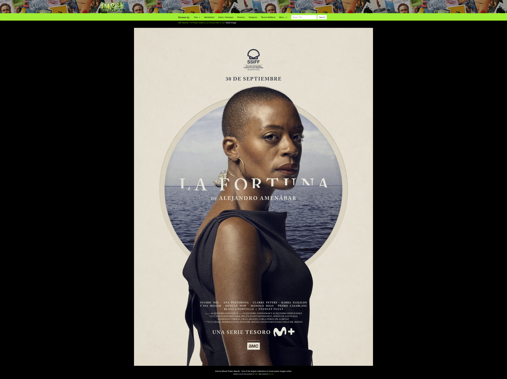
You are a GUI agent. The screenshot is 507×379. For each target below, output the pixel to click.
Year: (196, 17)
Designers (253, 17)
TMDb (256, 374)
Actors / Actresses (225, 17)
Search (322, 17)
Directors (241, 17)
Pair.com (271, 374)
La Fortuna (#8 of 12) (215, 22)
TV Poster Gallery (197, 22)
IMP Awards (183, 22)
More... (282, 17)
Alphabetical (209, 17)
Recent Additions (268, 17)
